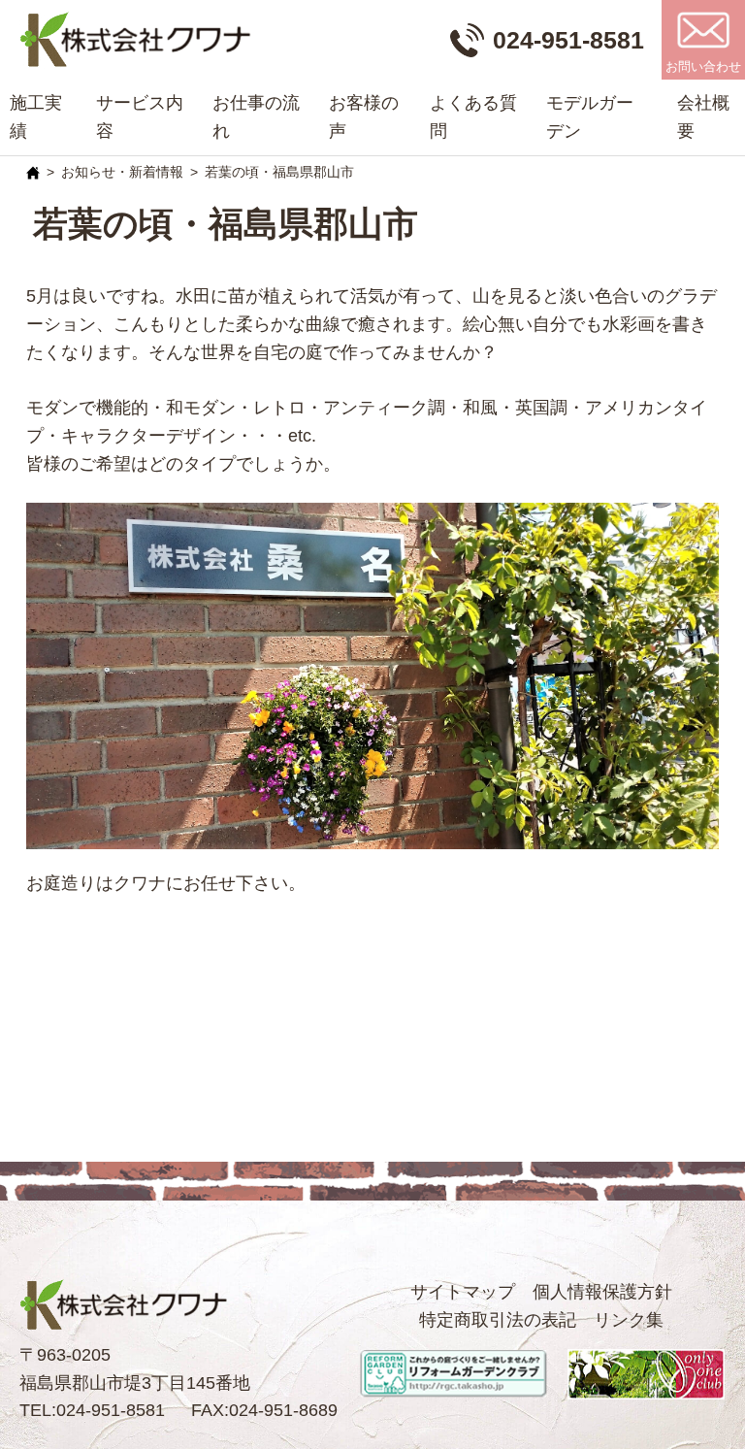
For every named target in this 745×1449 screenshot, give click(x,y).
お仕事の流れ (256, 117)
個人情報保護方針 (602, 1291)
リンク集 (629, 1320)
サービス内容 (139, 117)
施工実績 (36, 117)
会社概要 (703, 117)
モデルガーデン (589, 117)
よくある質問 (473, 117)
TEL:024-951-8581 (92, 1410)
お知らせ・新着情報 (122, 172)
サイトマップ (462, 1291)
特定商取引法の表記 (497, 1320)
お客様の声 (364, 117)
